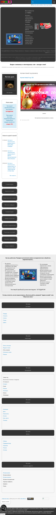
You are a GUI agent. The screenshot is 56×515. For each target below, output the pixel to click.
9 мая (4, 386)
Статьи (12, 51)
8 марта (5, 384)
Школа (4, 393)
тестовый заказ (9, 285)
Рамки (44, 51)
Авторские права (52, 52)
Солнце (5, 450)
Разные (5, 354)
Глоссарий (4, 51)
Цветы (4, 322)
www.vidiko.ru (23, 498)
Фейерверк (5, 395)
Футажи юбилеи (7, 475)
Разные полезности (19, 51)
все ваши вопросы (20, 295)
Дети (4, 411)
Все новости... (13, 175)
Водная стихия (6, 347)
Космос (5, 416)
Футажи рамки (6, 473)
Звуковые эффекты (7, 481)
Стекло (5, 318)
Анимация (5, 409)
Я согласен (2, 514)
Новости (8, 51)
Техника (5, 420)
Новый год (5, 377)
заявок (31, 258)
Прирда (5, 313)
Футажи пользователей (8, 479)
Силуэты (5, 316)
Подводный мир (7, 443)
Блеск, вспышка (7, 345)
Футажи (40, 51)
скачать (44, 113)
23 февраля (6, 381)
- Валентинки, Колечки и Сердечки (11, 379)
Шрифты (48, 51)
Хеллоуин (5, 390)
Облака (5, 441)
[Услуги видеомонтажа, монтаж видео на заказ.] (6, 2)
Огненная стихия (7, 352)
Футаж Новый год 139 (26, 77)
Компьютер (6, 413)
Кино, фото (6, 418)
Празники (5, 445)
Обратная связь (28, 297)
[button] (4, 508)
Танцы (4, 320)
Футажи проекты (7, 477)
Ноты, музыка (6, 350)
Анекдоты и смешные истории (31, 51)
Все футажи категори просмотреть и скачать (44, 118)
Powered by (17, 504)
